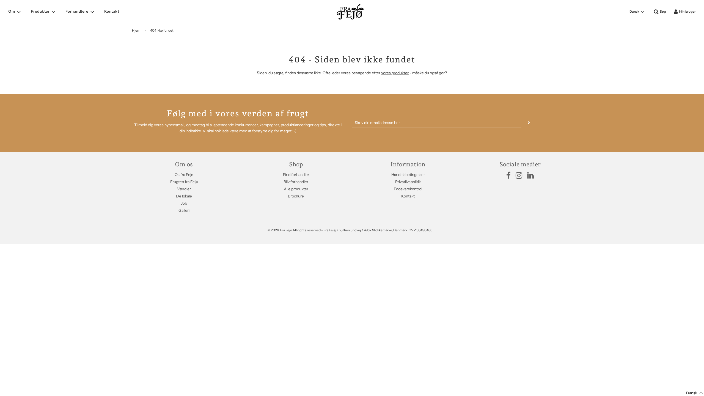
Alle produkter (296, 188)
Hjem (136, 30)
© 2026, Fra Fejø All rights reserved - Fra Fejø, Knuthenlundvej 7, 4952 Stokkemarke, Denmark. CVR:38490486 (350, 230)
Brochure (296, 196)
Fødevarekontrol (408, 188)
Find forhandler (296, 174)
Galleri (183, 210)
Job (184, 203)
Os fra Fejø (184, 174)
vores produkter (395, 72)
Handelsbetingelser (408, 174)
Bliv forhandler (296, 181)
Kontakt (111, 11)
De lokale (184, 196)
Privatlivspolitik (408, 181)
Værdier (184, 188)
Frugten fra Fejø (184, 181)
